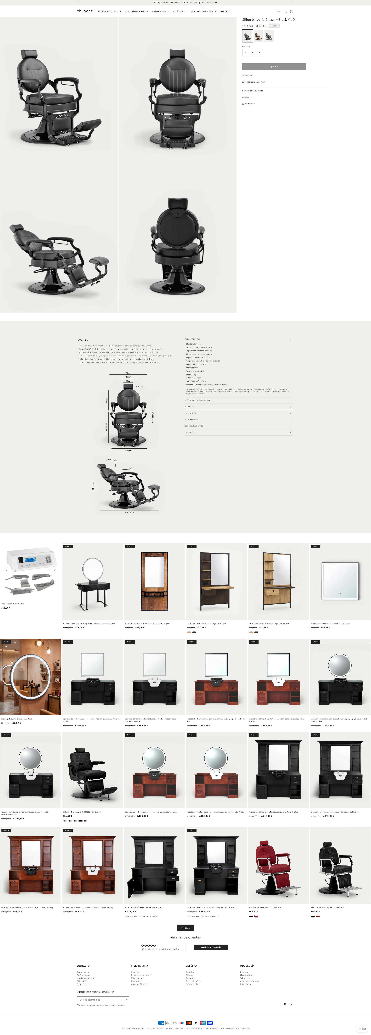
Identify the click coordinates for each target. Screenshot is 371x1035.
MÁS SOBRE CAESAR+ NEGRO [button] (197, 400)
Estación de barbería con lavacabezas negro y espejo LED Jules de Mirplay (91, 720)
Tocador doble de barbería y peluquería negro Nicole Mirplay (89, 623)
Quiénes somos (84, 975)
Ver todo (185, 927)
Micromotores (246, 975)
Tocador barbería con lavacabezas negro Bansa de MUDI (211, 907)
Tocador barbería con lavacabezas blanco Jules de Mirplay (88, 907)
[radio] (247, 35)
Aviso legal (246, 1028)
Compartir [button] (250, 103)
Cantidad (246, 47)
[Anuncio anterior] (78, 3)
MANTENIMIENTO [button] (192, 419)
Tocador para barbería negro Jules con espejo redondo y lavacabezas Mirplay (25, 813)
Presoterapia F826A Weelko (12, 604)
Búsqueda (81, 984)
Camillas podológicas (250, 981)
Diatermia (135, 981)
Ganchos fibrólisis (139, 984)
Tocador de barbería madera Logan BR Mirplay (269, 623)
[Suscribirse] (125, 999)
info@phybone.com (86, 978)
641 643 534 (82, 981)
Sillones (189, 975)
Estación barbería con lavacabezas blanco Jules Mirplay (335, 812)
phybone (130, 1028)
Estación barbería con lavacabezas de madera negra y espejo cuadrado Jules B (151, 720)
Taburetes (190, 978)
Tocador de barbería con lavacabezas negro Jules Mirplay (273, 812)
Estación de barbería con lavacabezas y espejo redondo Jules (151, 812)
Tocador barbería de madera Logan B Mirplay (206, 623)
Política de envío (211, 1028)
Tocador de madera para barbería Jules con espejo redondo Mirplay (216, 812)
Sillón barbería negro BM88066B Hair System (82, 812)
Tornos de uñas (193, 981)
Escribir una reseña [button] (211, 947)
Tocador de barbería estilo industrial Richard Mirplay (147, 623)
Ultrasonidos (137, 978)
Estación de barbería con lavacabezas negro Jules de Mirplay (27, 907)
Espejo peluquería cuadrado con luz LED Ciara (330, 623)
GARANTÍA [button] (189, 432)
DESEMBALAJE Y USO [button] (194, 426)
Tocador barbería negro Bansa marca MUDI (143, 907)
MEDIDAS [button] (189, 407)
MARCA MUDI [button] (190, 413)
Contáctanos (83, 972)
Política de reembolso (174, 1028)
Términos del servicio (194, 1028)
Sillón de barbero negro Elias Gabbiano (327, 907)
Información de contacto (229, 1028)
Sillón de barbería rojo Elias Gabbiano (265, 907)
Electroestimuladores (141, 975)
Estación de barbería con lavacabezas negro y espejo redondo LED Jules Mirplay (339, 720)
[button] (279, 11)
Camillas (135, 972)
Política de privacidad (155, 1028)
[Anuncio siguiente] (293, 3)
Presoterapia (192, 984)
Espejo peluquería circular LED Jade (16, 719)
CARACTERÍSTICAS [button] (192, 339)
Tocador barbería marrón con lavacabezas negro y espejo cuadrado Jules (216, 720)
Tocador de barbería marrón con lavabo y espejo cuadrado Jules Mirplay (276, 720)
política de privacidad (95, 1005)
